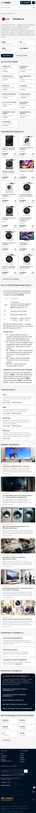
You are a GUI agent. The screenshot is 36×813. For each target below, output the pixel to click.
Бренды (9, 13)
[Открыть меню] (33, 2)
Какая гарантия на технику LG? (13, 700)
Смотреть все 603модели (11, 279)
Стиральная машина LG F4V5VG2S (9, 218)
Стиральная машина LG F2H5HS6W (9, 243)
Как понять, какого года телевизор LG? (16, 676)
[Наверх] (33, 799)
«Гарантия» (18, 664)
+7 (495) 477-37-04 (6, 782)
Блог (2, 753)
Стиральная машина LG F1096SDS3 (26, 148)
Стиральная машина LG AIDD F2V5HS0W (26, 267)
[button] (18, 7)
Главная (3, 13)
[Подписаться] (26, 771)
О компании (4, 755)
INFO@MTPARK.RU (5, 785)
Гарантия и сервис (21, 55)
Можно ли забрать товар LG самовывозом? (17, 708)
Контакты (3, 757)
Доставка (22, 759)
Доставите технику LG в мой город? (15, 704)
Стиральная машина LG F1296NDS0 (9, 195)
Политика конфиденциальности (6, 760)
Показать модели (16, 402)
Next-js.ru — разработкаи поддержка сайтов (12, 811)
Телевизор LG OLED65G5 (26, 171)
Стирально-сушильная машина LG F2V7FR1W (8, 267)
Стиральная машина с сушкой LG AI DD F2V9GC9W (25, 219)
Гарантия (22, 761)
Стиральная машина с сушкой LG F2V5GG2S (8, 171)
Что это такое (6, 402)
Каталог (22, 755)
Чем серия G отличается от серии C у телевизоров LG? (15, 689)
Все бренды (6, 740)
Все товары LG (7, 55)
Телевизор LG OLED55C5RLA (23, 243)
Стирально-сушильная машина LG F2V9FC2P (8, 148)
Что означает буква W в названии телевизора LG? (14, 695)
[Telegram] (34, 787)
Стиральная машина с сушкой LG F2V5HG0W (25, 195)
